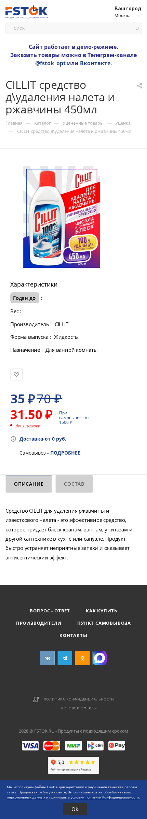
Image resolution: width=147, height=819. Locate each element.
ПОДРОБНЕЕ (65, 452)
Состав (74, 484)
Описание (28, 484)
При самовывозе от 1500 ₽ (74, 417)
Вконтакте (95, 63)
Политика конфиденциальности (79, 699)
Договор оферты (79, 708)
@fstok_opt (50, 63)
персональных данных (26, 797)
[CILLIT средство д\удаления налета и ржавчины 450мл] (61, 216)
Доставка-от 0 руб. (42, 438)
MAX (99, 658)
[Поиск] (137, 28)
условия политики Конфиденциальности (105, 797)
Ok (74, 809)
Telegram (64, 658)
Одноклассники (82, 658)
